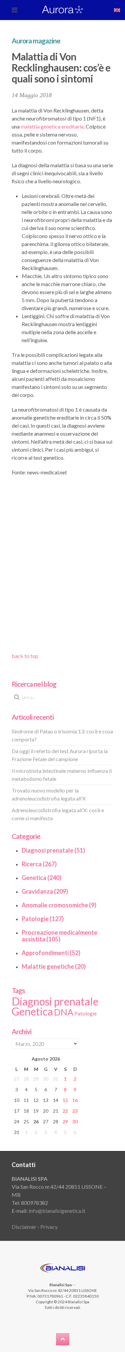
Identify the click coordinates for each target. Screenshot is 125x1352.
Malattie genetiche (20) (54, 966)
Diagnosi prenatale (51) (53, 850)
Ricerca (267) (39, 864)
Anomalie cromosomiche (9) (59, 905)
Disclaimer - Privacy (35, 1226)
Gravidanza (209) (45, 891)
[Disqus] (62, 566)
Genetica (32, 1011)
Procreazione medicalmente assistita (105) (59, 936)
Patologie (85, 1013)
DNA (63, 1012)
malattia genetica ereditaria (52, 126)
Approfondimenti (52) (51, 952)
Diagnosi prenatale (55, 1001)
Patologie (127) (43, 918)
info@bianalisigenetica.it (57, 1210)
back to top (25, 656)
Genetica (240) (41, 877)
